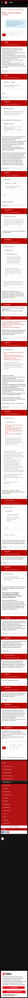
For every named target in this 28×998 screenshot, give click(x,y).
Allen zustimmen (13, 987)
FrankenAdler (8, 727)
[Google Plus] (8, 832)
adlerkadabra (8, 209)
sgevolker (7, 101)
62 (21, 32)
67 (17, 34)
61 (18, 32)
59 (11, 32)
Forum (11, 2)
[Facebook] (3, 832)
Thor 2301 (7, 617)
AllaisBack (7, 342)
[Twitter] (5, 832)
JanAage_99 (7, 704)
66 (14, 34)
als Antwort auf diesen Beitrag (11, 44)
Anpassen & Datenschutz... (8, 994)
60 (15, 32)
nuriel (5, 75)
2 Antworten (5, 168)
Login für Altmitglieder (14, 826)
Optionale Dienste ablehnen (14, 991)
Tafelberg (6, 674)
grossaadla (7, 304)
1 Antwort (4, 71)
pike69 (6, 42)
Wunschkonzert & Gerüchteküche (15, 9)
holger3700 (7, 687)
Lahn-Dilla (7, 318)
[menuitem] (14, 766)
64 (7, 34)
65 (10, 34)
